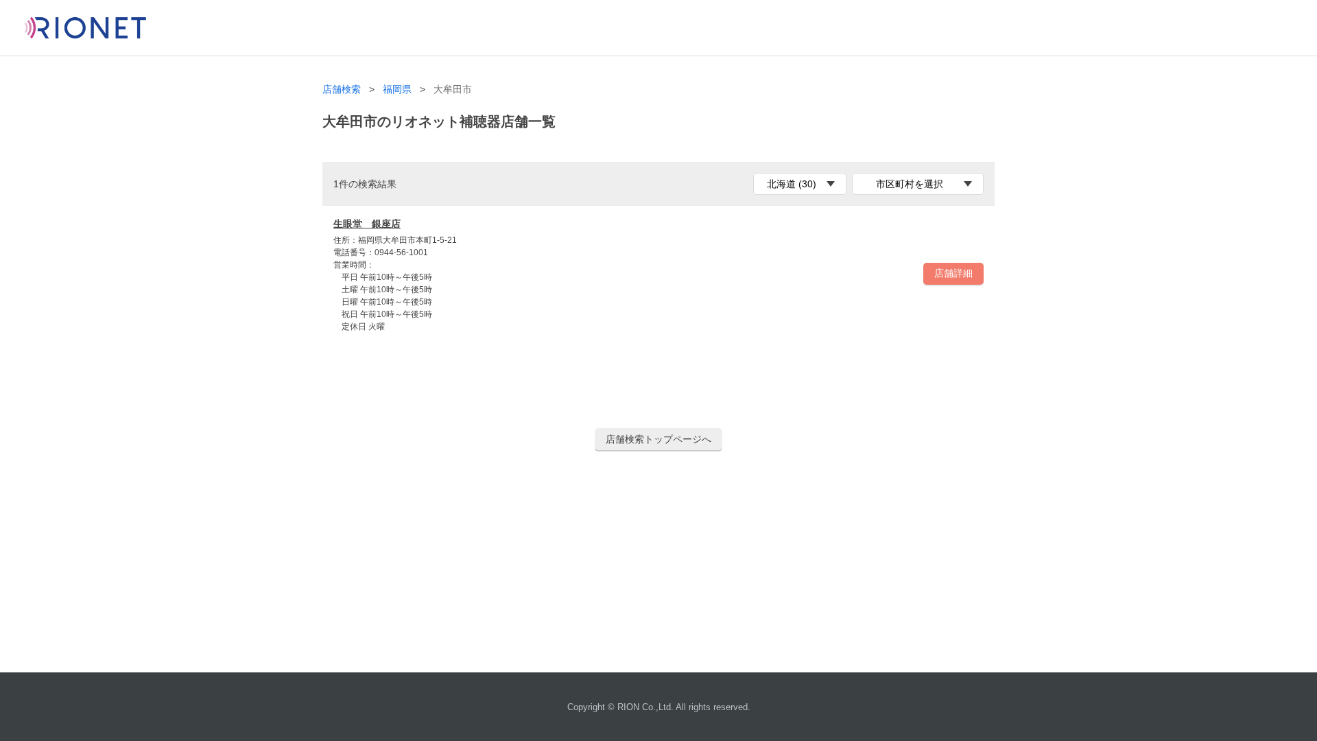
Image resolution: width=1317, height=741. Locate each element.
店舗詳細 (953, 273)
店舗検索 (341, 89)
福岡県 (397, 89)
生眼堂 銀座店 (367, 223)
